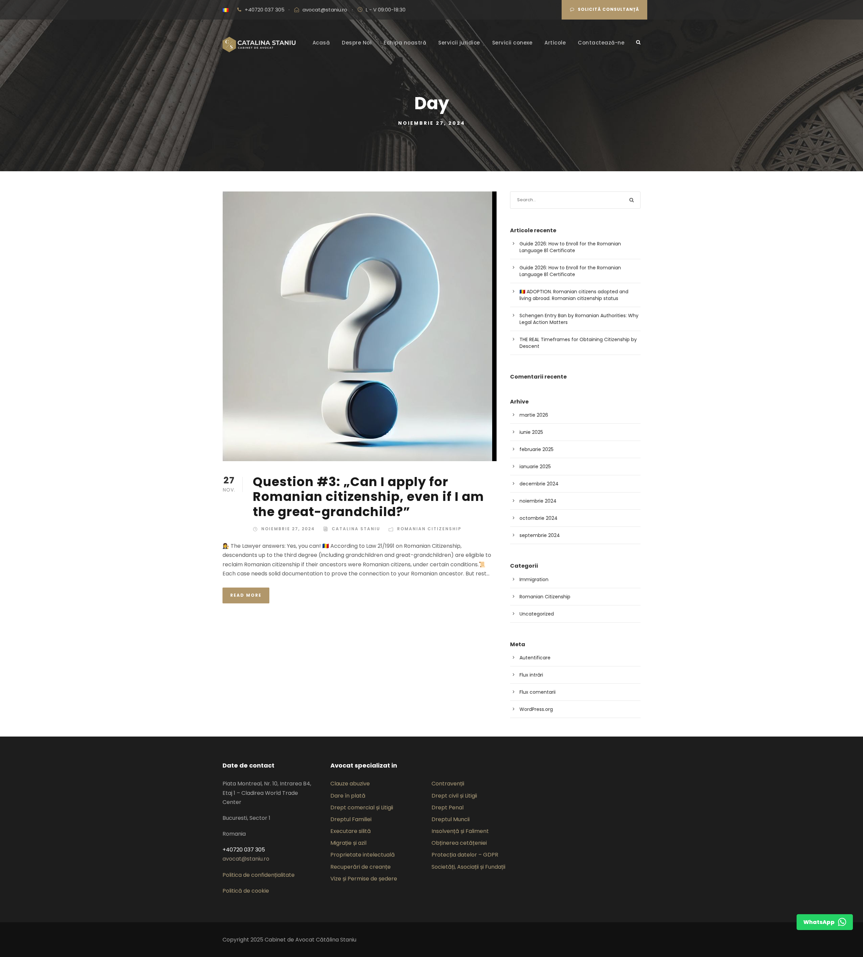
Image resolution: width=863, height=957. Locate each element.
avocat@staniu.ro (324, 9)
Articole (555, 42)
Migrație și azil (348, 843)
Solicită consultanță (608, 9)
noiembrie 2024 (538, 501)
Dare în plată (347, 796)
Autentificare (534, 657)
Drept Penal (448, 807)
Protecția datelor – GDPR (465, 855)
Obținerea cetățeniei (459, 843)
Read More (246, 595)
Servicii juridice (459, 42)
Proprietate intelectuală (362, 855)
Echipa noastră (405, 42)
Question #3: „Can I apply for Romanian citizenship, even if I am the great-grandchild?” (368, 496)
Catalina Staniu (356, 529)
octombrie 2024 (538, 518)
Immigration (533, 579)
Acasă (321, 42)
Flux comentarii (537, 692)
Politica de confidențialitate (258, 875)
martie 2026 (533, 415)
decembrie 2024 (539, 483)
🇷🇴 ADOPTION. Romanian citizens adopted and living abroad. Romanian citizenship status (573, 295)
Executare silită (350, 831)
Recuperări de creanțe (360, 867)
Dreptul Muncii (451, 819)
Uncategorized (536, 613)
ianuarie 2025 (535, 466)
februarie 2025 (536, 449)
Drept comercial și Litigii (361, 807)
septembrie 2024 (539, 535)
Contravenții (448, 783)
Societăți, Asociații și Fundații (468, 867)
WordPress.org (536, 709)
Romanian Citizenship (429, 529)
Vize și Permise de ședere (363, 879)
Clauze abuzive (350, 783)
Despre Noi (356, 42)
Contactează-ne (601, 42)
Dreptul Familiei (350, 819)
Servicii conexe (512, 42)
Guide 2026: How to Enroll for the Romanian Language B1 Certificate (570, 247)
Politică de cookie (245, 891)
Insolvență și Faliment (460, 831)
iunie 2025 (531, 432)
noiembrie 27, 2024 (288, 529)
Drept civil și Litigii (454, 796)
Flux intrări (531, 674)
